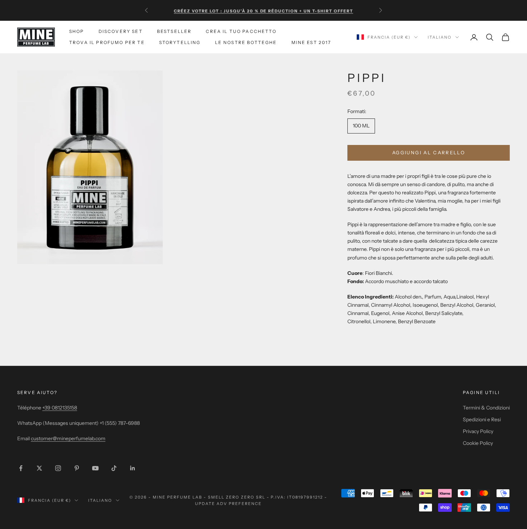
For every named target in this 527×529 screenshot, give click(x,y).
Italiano (440, 37)
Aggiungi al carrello (428, 152)
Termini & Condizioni (486, 407)
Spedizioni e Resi (482, 419)
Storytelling (180, 42)
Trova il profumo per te (107, 42)
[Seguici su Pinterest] (76, 468)
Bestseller (174, 31)
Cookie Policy (478, 443)
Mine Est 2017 (311, 42)
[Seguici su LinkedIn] (132, 468)
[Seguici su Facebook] (20, 468)
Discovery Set (121, 31)
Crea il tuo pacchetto (241, 31)
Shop (76, 31)
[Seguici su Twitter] (39, 468)
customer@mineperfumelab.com (68, 438)
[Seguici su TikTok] (114, 468)
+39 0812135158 (59, 407)
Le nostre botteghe (246, 42)
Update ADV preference (228, 503)
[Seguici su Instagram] (58, 468)
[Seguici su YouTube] (95, 468)
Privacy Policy (478, 431)
